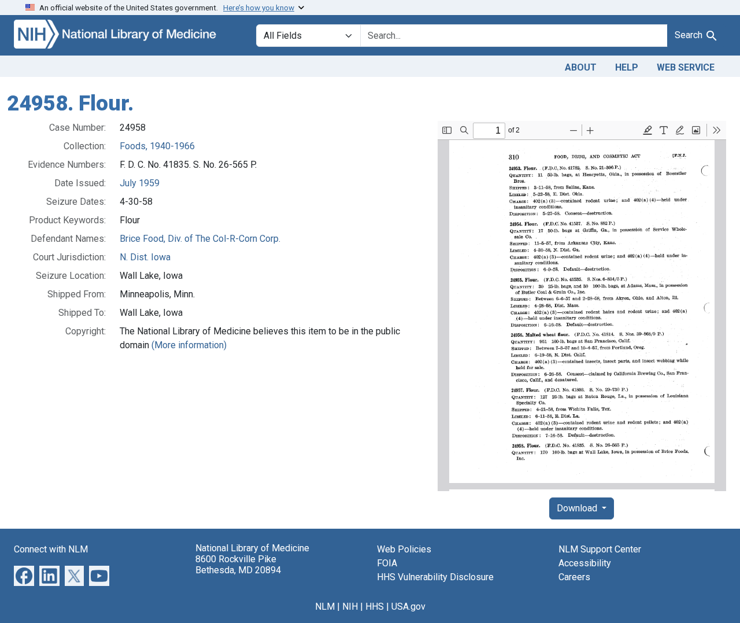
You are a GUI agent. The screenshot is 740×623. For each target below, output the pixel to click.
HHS (374, 606)
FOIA (387, 563)
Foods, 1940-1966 (157, 146)
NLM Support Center (599, 549)
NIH (350, 606)
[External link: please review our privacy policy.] (24, 574)
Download (578, 508)
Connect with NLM (51, 549)
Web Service (686, 67)
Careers (574, 577)
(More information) (189, 345)
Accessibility (584, 563)
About (581, 67)
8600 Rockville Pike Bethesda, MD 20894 (238, 565)
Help (626, 67)
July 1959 (140, 183)
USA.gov (408, 606)
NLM (325, 606)
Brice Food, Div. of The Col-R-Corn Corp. (200, 238)
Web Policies (404, 549)
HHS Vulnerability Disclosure (435, 577)
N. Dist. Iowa (145, 257)
